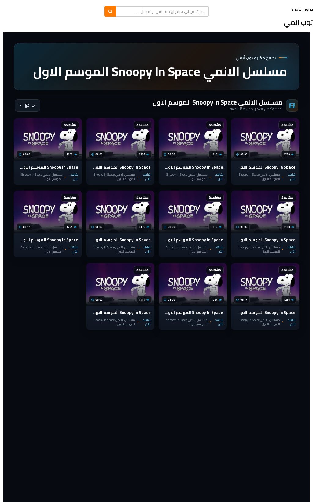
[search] (110, 11)
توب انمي (298, 22)
